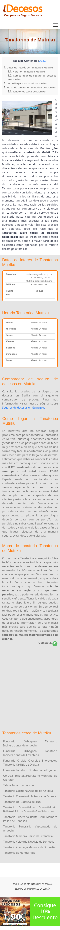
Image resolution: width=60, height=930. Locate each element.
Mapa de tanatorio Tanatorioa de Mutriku (30, 87)
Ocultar (42, 61)
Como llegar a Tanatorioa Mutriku (25, 83)
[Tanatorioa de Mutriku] (55, 644)
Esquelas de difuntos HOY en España (32, 884)
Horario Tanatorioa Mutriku (26, 71)
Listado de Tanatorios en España (32, 888)
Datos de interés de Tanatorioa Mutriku (28, 67)
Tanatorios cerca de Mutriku (27, 91)
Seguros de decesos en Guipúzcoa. (24, 407)
